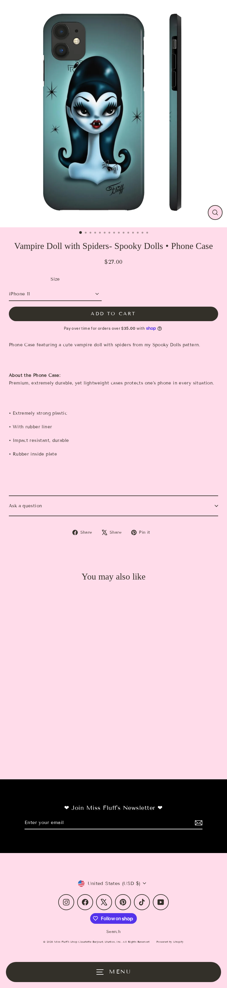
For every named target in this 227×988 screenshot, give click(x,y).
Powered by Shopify (170, 942)
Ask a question (25, 506)
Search (113, 931)
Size (55, 279)
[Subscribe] (197, 822)
